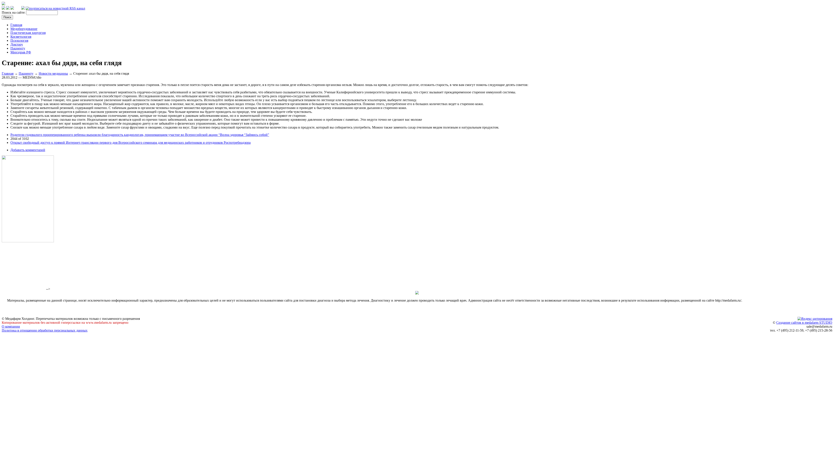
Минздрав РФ (20, 52)
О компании (11, 326)
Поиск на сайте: (14, 12)
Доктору (16, 44)
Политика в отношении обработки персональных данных (45, 330)
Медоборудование (23, 29)
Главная (16, 25)
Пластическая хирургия (28, 33)
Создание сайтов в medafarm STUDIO (804, 322)
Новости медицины (53, 73)
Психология (19, 40)
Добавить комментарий (27, 150)
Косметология (20, 36)
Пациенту (17, 48)
